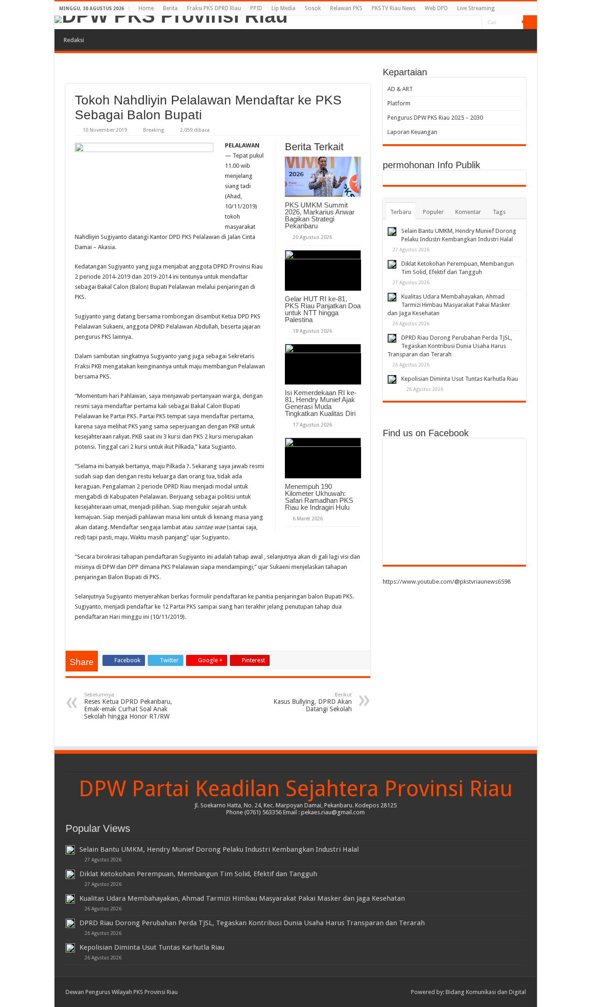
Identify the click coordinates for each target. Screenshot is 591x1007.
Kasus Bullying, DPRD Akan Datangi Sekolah (312, 702)
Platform (398, 103)
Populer (433, 211)
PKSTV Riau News (394, 8)
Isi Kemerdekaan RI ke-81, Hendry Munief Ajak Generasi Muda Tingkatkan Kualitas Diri (320, 403)
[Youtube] (466, 22)
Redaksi (74, 40)
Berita (170, 8)
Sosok (313, 8)
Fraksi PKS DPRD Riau (214, 8)
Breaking (153, 130)
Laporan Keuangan (412, 131)
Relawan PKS (346, 8)
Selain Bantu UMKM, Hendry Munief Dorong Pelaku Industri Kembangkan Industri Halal (219, 849)
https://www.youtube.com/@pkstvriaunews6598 (447, 581)
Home (146, 8)
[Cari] (530, 22)
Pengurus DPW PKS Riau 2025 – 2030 (435, 117)
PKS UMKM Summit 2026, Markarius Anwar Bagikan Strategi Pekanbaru (320, 215)
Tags (499, 211)
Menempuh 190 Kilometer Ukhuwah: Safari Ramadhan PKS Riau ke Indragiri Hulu (319, 496)
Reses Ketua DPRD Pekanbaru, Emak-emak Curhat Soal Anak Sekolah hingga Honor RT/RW (128, 706)
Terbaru (400, 211)
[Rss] (439, 22)
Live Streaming (476, 8)
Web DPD (436, 8)
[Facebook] (448, 22)
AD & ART (400, 88)
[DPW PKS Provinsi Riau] (295, 19)
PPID (256, 8)
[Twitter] (457, 22)
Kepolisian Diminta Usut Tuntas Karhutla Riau (459, 378)
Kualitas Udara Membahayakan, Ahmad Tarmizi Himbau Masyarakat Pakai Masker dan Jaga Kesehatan (448, 305)
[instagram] (474, 22)
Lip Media (283, 8)
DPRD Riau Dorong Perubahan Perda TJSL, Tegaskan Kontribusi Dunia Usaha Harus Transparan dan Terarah (449, 346)
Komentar (468, 211)
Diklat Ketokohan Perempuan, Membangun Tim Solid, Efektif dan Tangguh (198, 874)
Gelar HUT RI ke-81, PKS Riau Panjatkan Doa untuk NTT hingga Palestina (323, 309)
